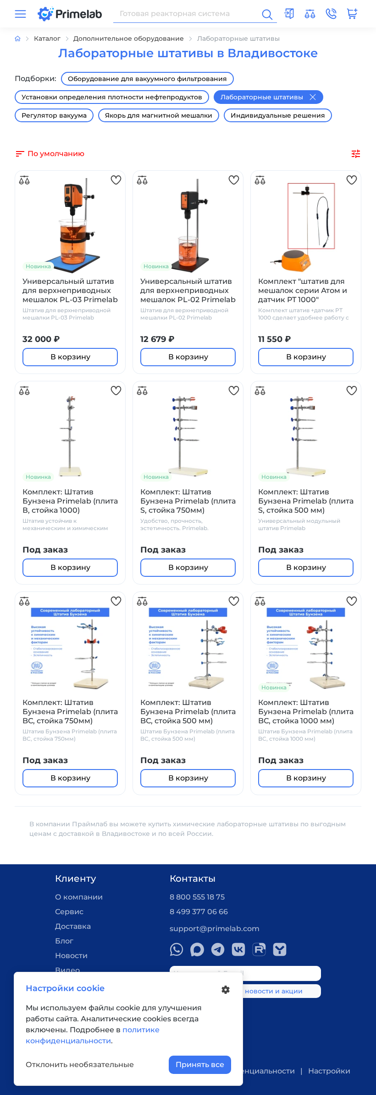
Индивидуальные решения (278, 115)
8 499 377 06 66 (199, 911)
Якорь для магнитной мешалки (158, 115)
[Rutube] (259, 949)
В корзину (70, 356)
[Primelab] (70, 13)
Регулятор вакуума (54, 115)
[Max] (197, 949)
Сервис (69, 911)
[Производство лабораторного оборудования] (24, 39)
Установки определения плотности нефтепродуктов (112, 97)
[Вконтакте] (238, 949)
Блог (64, 941)
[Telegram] (218, 949)
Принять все (200, 1064)
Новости (71, 955)
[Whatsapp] (176, 949)
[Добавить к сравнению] (24, 180)
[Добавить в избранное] (116, 180)
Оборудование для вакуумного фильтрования (147, 79)
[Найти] (266, 13)
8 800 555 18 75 (197, 897)
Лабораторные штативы (262, 97)
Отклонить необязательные (80, 1064)
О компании (79, 897)
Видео (67, 970)
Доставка (73, 926)
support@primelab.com (215, 928)
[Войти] (289, 14)
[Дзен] (280, 949)
